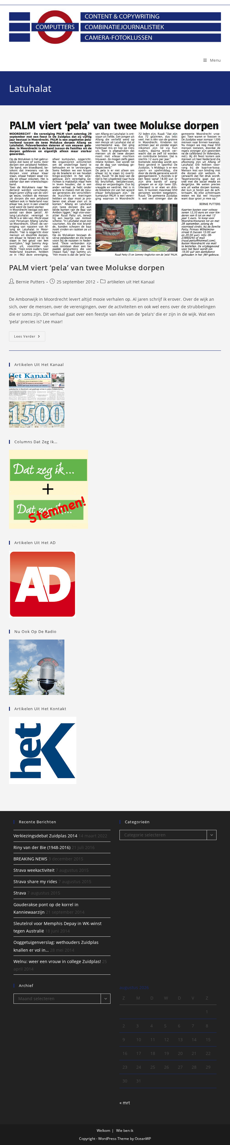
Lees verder (29, 337)
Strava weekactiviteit (34, 870)
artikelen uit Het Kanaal (131, 282)
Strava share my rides (35, 881)
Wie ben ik (124, 1130)
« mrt (124, 1102)
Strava (19, 893)
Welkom (103, 1130)
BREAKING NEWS (30, 859)
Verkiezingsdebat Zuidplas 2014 (45, 836)
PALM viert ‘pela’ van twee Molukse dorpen (87, 267)
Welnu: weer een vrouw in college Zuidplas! (57, 961)
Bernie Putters (30, 282)
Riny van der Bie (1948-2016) (41, 847)
